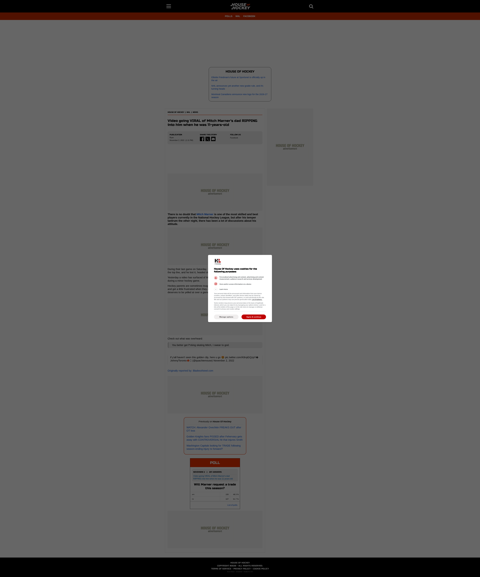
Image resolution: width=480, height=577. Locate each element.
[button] (240, 289)
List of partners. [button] (257, 299)
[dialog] (240, 288)
